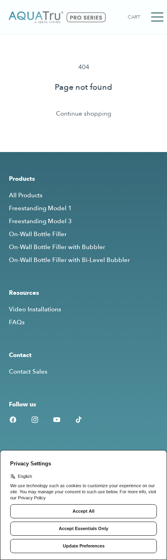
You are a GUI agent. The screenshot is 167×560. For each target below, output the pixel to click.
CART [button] (134, 17)
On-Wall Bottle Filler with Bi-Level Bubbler (69, 260)
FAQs (17, 322)
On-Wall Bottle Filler (37, 234)
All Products (26, 195)
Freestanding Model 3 (40, 221)
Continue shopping (83, 114)
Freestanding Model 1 (40, 208)
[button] (157, 17)
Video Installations (35, 309)
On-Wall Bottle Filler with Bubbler (57, 247)
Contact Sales (28, 372)
